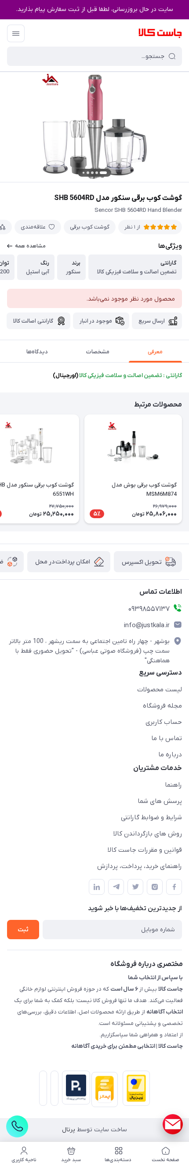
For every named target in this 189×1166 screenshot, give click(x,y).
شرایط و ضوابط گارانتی (151, 817)
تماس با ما (166, 738)
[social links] (173, 1124)
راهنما (173, 785)
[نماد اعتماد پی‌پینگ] (74, 1087)
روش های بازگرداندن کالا (147, 833)
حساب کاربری (163, 722)
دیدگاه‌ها (37, 352)
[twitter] (135, 887)
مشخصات (97, 352)
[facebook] (174, 887)
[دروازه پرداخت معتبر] (134, 1090)
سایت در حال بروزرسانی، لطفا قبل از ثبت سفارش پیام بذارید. (94, 9)
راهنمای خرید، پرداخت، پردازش (139, 866)
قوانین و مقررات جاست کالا (145, 850)
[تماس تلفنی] (17, 1126)
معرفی (155, 352)
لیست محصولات (159, 689)
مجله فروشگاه (162, 705)
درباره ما (170, 754)
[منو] (16, 33)
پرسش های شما (160, 801)
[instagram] (155, 887)
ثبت (23, 930)
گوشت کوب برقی (89, 227)
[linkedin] (97, 887)
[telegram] (116, 887)
